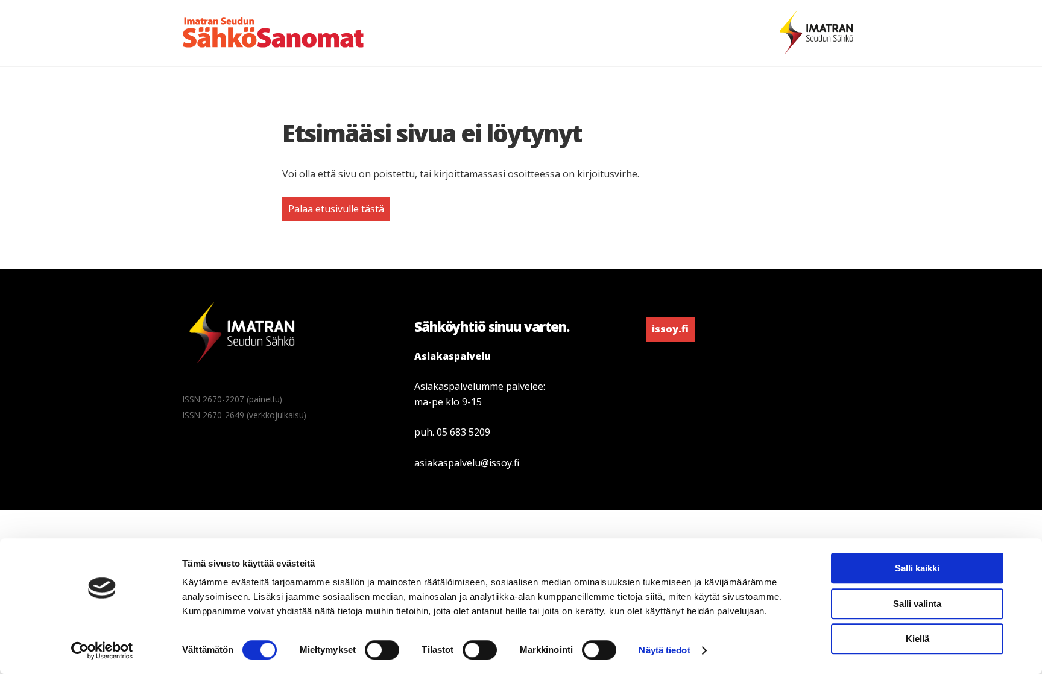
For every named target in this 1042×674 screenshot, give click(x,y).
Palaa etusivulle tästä (336, 208)
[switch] (382, 650)
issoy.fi (670, 328)
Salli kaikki (917, 568)
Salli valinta (917, 604)
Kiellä (917, 639)
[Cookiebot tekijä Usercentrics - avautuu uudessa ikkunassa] (102, 650)
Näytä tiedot (664, 650)
